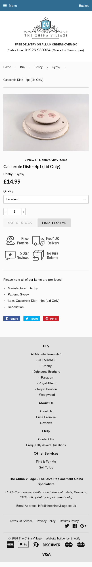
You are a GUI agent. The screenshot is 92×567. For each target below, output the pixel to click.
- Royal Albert (46, 383)
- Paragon (46, 377)
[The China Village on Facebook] (74, 526)
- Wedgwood (46, 394)
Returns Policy (69, 521)
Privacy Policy (46, 521)
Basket (84, 5)
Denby (38, 67)
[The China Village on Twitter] (67, 526)
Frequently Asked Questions (46, 445)
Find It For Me (54, 223)
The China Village (30, 538)
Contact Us (46, 439)
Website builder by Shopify (63, 538)
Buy (22, 67)
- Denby (46, 366)
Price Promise (46, 417)
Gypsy (56, 67)
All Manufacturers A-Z (46, 354)
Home (7, 67)
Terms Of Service (21, 521)
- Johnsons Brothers (46, 371)
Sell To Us (46, 467)
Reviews (46, 423)
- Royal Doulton (46, 389)
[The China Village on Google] (83, 526)
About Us (46, 411)
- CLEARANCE (46, 360)
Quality (8, 191)
